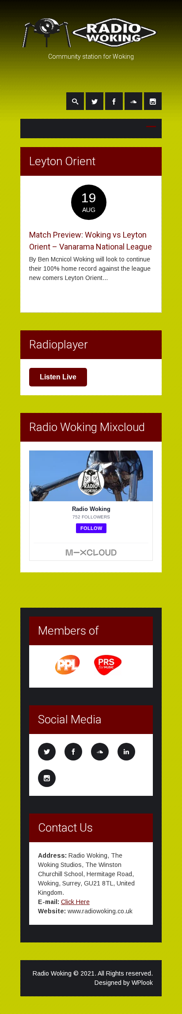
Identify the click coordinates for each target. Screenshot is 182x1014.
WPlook (142, 982)
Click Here (75, 901)
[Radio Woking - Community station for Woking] (91, 43)
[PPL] (68, 673)
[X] (94, 101)
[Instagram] (153, 101)
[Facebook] (114, 101)
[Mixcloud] (133, 101)
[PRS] (108, 673)
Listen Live (58, 377)
